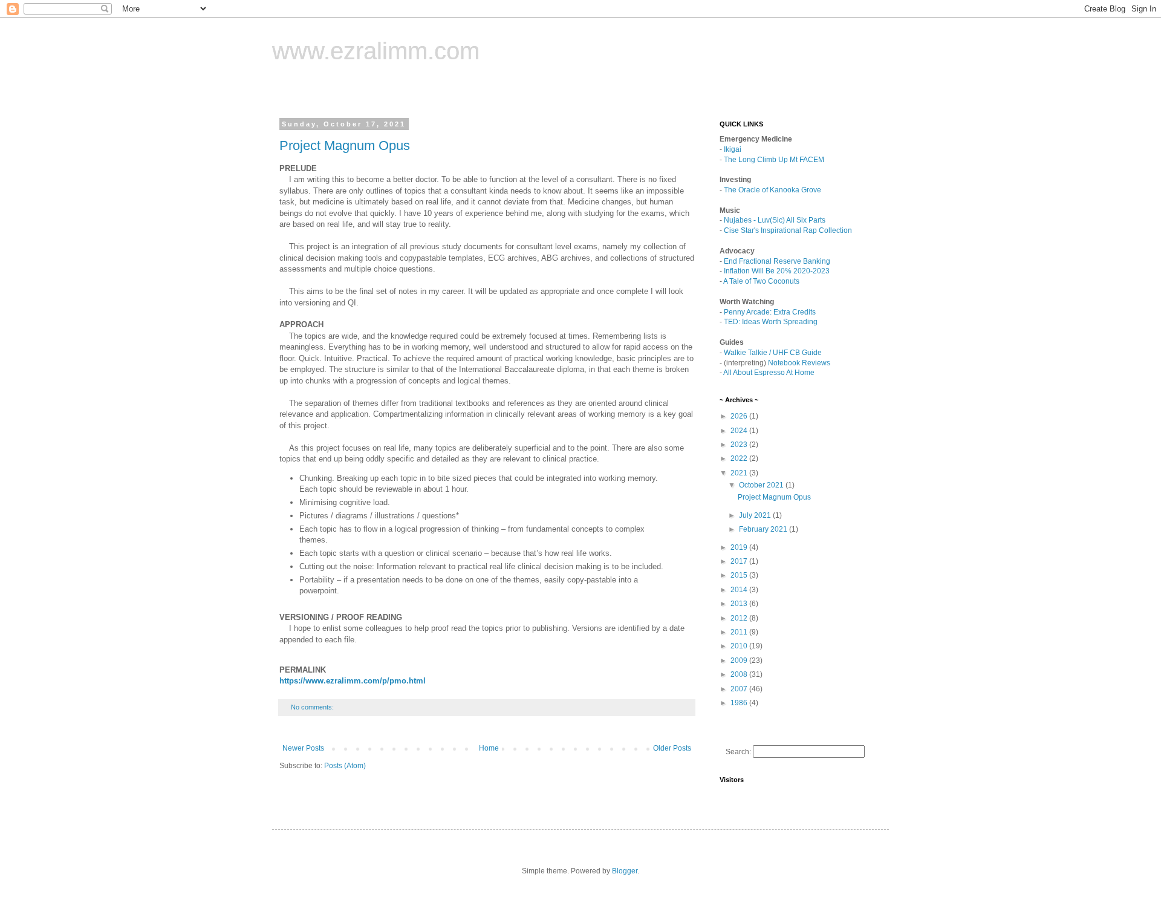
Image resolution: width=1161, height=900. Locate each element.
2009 (739, 660)
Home (489, 748)
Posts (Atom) (345, 765)
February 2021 (764, 529)
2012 (739, 618)
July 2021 (756, 515)
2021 (739, 473)
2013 (739, 603)
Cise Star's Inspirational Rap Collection (788, 230)
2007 (739, 689)
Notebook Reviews (799, 363)
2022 (739, 458)
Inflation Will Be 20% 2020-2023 (777, 271)
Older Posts (672, 748)
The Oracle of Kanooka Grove (772, 190)
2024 (739, 430)
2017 (739, 561)
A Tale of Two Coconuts (761, 281)
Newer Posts (303, 748)
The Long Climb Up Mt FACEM (774, 159)
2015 (739, 575)
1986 (739, 703)
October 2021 (762, 485)
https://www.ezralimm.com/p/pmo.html (352, 680)
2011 (739, 632)
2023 (739, 444)
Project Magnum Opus (344, 145)
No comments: (313, 707)
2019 (739, 547)
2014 (739, 589)
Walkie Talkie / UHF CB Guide (773, 352)
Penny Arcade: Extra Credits (770, 312)
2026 (739, 416)
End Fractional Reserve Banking (777, 261)
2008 (739, 674)
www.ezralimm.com (376, 51)
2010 (739, 646)
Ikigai (732, 149)
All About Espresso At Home (769, 372)
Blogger (624, 871)
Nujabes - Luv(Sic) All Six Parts (774, 220)
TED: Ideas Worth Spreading (771, 322)
